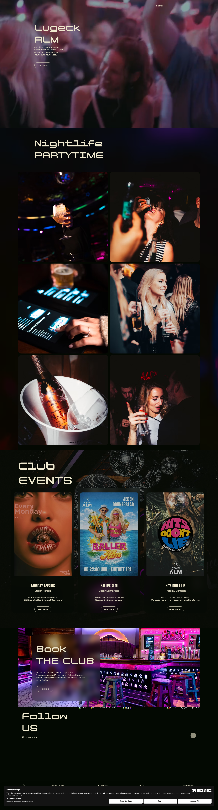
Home (159, 6)
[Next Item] (193, 735)
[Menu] (177, 6)
